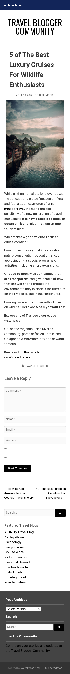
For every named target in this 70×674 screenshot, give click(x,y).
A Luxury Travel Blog (19, 532)
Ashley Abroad (15, 537)
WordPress (27, 667)
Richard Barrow (15, 557)
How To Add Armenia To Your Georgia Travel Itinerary (19, 493)
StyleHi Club (13, 572)
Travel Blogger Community (35, 26)
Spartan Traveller (16, 567)
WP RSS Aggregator (49, 667)
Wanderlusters (19, 357)
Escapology (12, 542)
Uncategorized (15, 577)
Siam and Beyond (17, 562)
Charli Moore (45, 95)
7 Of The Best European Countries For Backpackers (50, 493)
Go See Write (14, 552)
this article (31, 352)
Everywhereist (14, 547)
